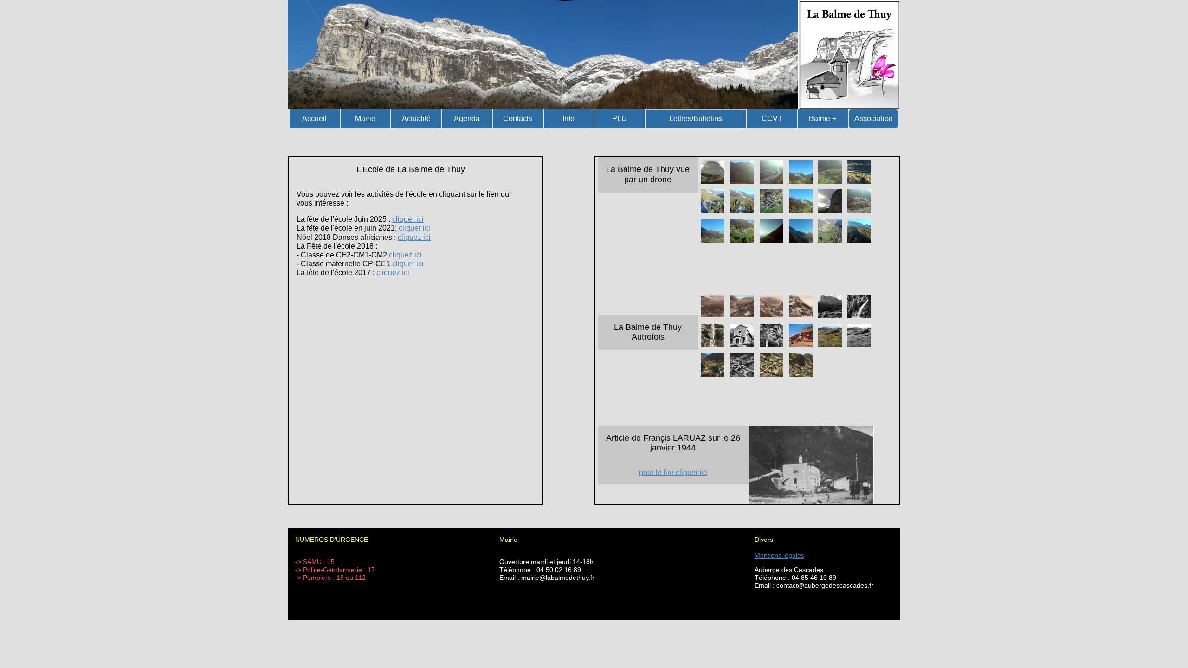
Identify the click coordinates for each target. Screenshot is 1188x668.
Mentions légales (779, 555)
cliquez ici (414, 237)
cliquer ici (408, 219)
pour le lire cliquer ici (673, 472)
